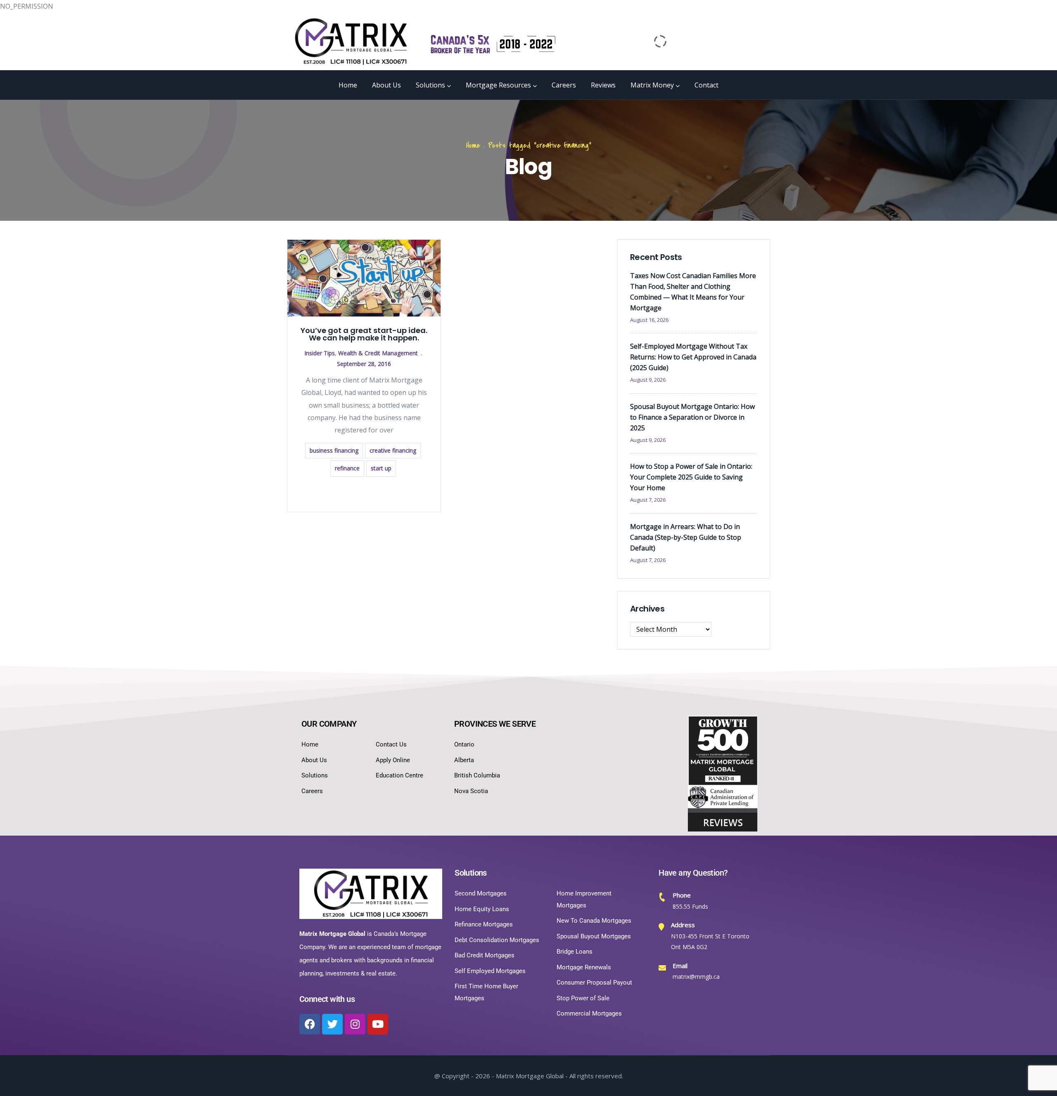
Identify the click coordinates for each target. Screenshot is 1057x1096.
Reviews (603, 85)
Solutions (430, 85)
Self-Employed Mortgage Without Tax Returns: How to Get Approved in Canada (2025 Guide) (693, 357)
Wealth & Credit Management (378, 353)
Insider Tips (319, 353)
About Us (386, 85)
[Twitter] (332, 1024)
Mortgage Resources (498, 85)
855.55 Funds (690, 906)
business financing (334, 450)
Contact (706, 85)
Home (348, 85)
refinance (347, 468)
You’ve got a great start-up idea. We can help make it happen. (364, 334)
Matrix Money (652, 85)
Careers (564, 85)
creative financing (393, 450)
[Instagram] (355, 1024)
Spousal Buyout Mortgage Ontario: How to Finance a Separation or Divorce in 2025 (692, 417)
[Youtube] (377, 1024)
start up (381, 468)
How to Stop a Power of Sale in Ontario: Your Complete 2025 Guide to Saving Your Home (691, 477)
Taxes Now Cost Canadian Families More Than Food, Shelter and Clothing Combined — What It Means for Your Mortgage (693, 291)
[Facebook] (309, 1024)
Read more (364, 493)
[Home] (351, 41)
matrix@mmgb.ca (696, 976)
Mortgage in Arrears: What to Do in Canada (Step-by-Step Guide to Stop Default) (685, 537)
